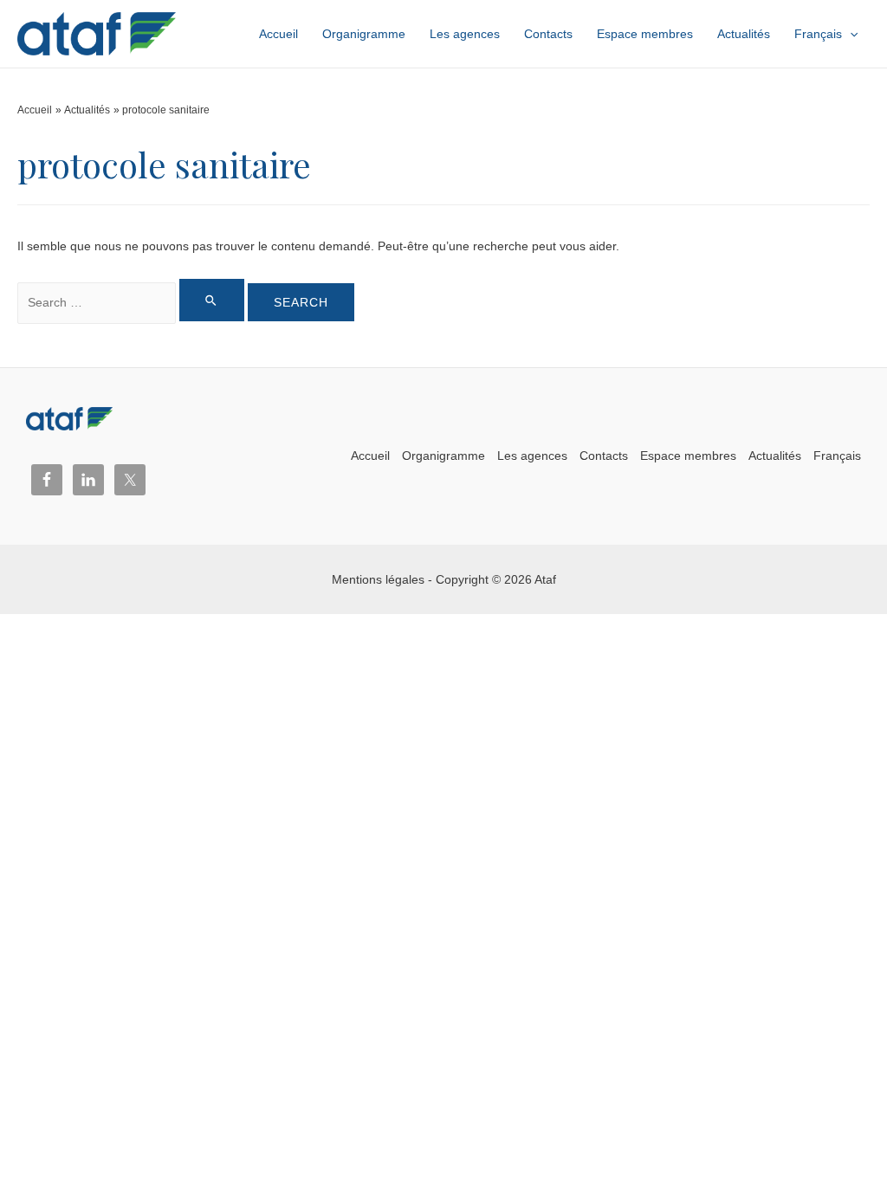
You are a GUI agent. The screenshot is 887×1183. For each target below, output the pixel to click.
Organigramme (443, 455)
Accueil (370, 455)
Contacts (603, 455)
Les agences (532, 455)
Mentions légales (378, 579)
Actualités (774, 455)
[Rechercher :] (132, 302)
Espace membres (688, 455)
